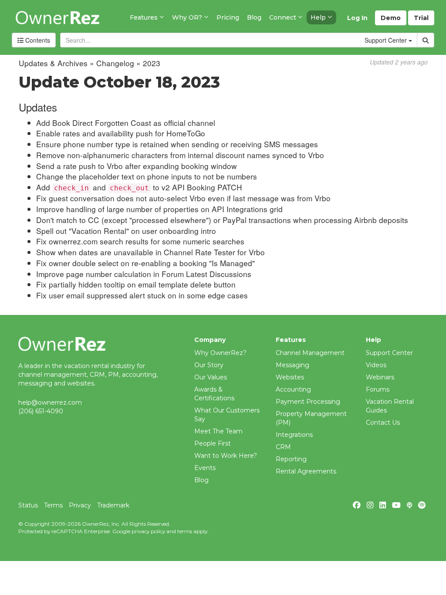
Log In (357, 18)
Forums (377, 389)
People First (212, 443)
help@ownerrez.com (50, 402)
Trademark (113, 505)
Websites (290, 377)
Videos (376, 365)
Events (205, 468)
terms (184, 531)
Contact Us (383, 422)
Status (28, 505)
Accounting (293, 389)
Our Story (208, 365)
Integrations (294, 435)
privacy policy (148, 531)
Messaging (292, 365)
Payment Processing (308, 402)
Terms (53, 505)
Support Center (389, 353)
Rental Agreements (306, 471)
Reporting (291, 459)
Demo (391, 18)
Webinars (380, 377)
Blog (201, 480)
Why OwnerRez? (220, 353)
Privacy (80, 505)
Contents (37, 40)
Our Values (210, 377)
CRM (283, 447)
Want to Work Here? (225, 456)
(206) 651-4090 (40, 411)
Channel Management (310, 353)
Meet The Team (218, 431)
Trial (421, 18)
